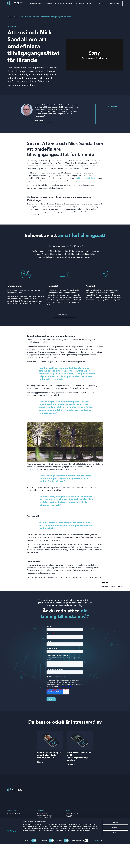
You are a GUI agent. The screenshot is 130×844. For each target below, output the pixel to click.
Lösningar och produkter (74, 3)
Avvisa (115, 832)
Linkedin (120, 586)
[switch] (51, 840)
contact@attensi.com (14, 813)
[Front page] (14, 5)
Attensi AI (48, 3)
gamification (80, 178)
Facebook (104, 586)
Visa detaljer (95, 840)
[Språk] (102, 4)
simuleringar (90, 178)
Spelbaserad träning (36, 3)
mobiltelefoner (32, 469)
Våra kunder (58, 3)
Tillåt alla (115, 822)
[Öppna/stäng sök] (97, 4)
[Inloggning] (99, 4)
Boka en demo (114, 3)
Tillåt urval (115, 827)
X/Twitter (112, 586)
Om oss (88, 3)
